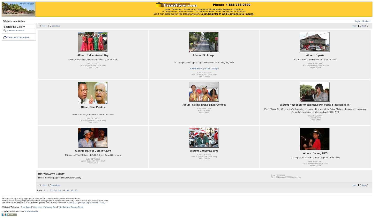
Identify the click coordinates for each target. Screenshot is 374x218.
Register (366, 21)
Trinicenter (37, 207)
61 (68, 190)
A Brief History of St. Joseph (204, 68)
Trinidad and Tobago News (70, 207)
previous (56, 26)
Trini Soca (26, 207)
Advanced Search (15, 30)
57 (51, 190)
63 (76, 190)
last (364, 26)
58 (55, 190)
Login (357, 21)
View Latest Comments (18, 37)
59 (59, 190)
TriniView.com (31, 211)
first (44, 26)
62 (72, 190)
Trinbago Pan (50, 207)
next (355, 26)
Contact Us (72, 203)
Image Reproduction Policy (92, 203)
